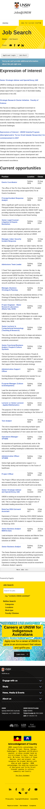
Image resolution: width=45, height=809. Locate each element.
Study (5, 686)
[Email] (10, 45)
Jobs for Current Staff (30, 23)
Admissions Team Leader (12, 264)
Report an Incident (12, 805)
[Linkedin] (22, 45)
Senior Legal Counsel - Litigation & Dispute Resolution (10, 222)
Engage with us (10, 680)
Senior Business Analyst (11, 547)
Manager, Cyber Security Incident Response (11, 240)
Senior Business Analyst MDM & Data (11, 530)
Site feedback (24, 805)
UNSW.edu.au (5, 673)
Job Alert (23, 55)
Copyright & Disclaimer (22, 799)
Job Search (13, 39)
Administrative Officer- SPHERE (11, 457)
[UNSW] (22, 5)
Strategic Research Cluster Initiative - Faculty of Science (19, 101)
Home (4, 39)
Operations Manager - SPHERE (10, 438)
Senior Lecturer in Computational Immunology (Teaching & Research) (12, 328)
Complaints (32, 805)
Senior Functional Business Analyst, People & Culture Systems (12, 347)
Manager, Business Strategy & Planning (10, 289)
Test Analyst (7, 421)
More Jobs (22, 569)
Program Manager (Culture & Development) (12, 385)
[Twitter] (18, 45)
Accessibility (34, 799)
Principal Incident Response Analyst (12, 199)
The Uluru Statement (23, 775)
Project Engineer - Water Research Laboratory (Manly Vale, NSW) (11, 307)
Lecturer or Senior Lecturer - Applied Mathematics (13, 404)
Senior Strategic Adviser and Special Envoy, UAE (19, 80)
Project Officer (8, 474)
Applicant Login (9, 55)
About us (7, 698)
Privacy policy (10, 799)
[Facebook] (14, 45)
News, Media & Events (13, 692)
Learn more (20, 654)
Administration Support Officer (11, 370)
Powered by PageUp (7, 578)
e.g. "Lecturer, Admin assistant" (17, 596)
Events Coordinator (9, 182)
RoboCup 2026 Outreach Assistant (11, 510)
